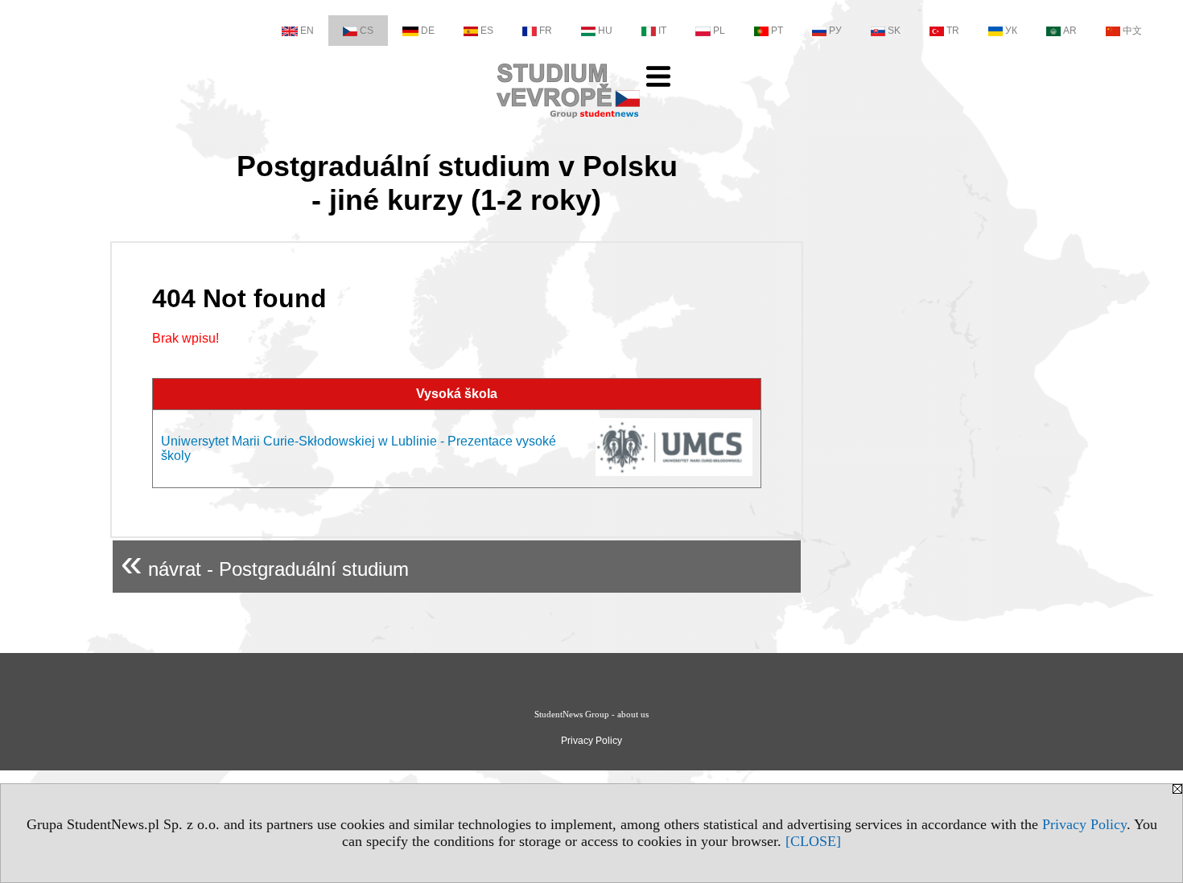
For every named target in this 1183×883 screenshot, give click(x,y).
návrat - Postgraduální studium (265, 562)
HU (605, 30)
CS (366, 30)
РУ (835, 30)
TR (952, 30)
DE (428, 30)
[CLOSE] (813, 841)
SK (894, 30)
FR (545, 30)
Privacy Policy (1084, 824)
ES (486, 30)
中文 (1132, 30)
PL (719, 30)
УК (1011, 30)
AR (1070, 30)
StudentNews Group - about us (591, 714)
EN (307, 30)
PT (777, 30)
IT (662, 30)
